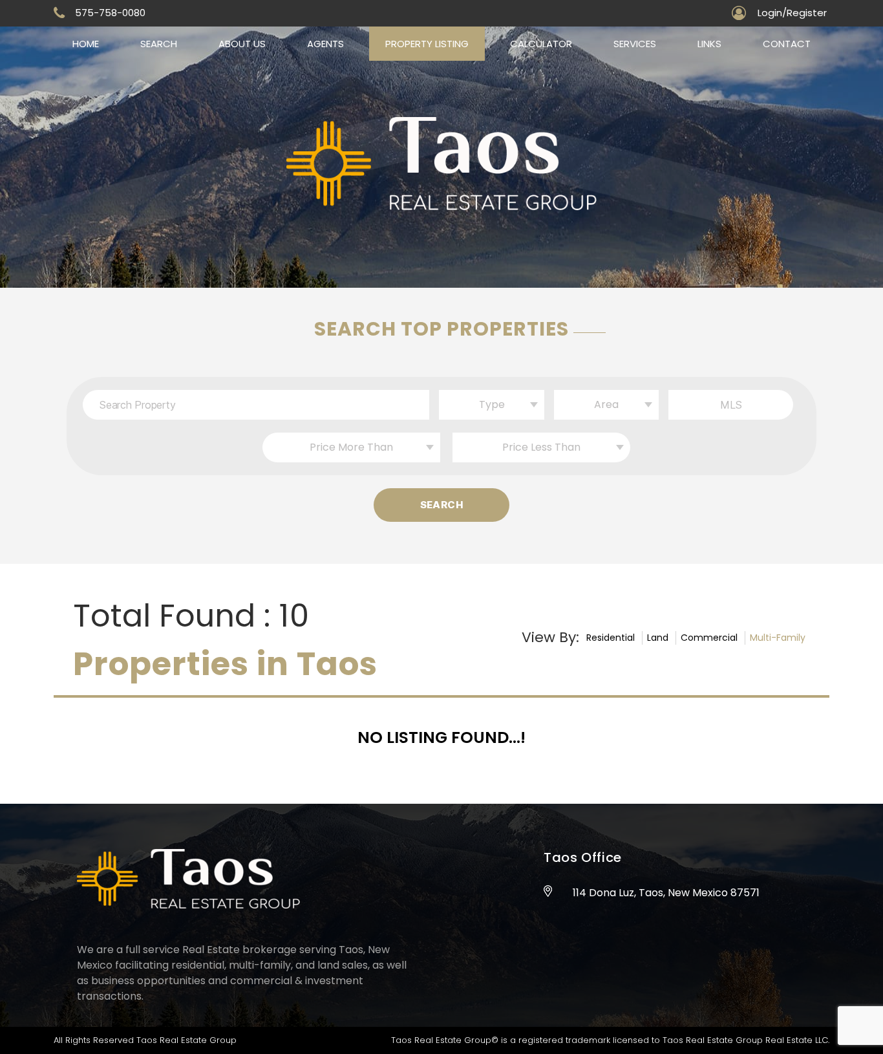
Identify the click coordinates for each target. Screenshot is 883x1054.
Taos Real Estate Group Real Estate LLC (745, 1040)
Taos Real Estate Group (186, 1040)
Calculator (541, 43)
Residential (610, 637)
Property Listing (427, 43)
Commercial (709, 637)
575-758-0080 (110, 12)
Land (657, 637)
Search (158, 43)
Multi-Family (777, 637)
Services (634, 43)
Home (85, 43)
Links (709, 43)
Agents (325, 43)
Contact (787, 43)
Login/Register (792, 12)
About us (242, 43)
